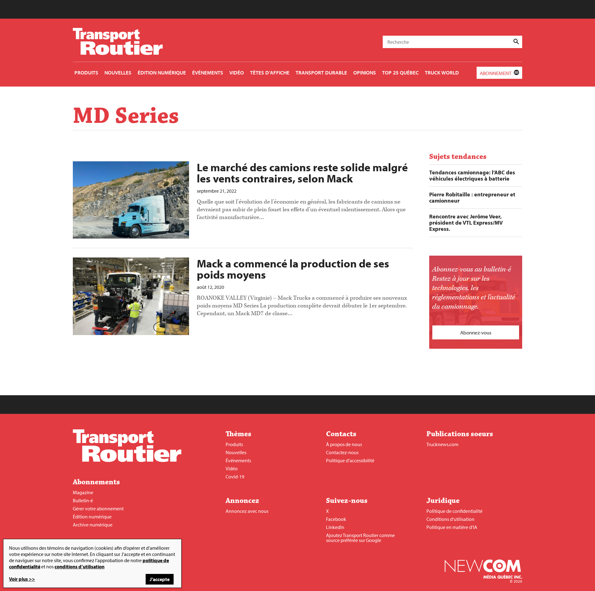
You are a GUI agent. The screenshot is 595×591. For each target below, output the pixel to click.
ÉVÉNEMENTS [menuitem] (207, 72)
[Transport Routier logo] (127, 460)
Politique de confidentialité (454, 511)
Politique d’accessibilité (350, 460)
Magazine (83, 492)
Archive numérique (92, 525)
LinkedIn (335, 527)
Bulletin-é (83, 500)
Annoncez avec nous (247, 511)
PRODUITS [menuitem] (86, 72)
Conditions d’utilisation (450, 519)
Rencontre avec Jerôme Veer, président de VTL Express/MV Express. (466, 222)
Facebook (336, 519)
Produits (234, 444)
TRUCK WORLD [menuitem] (442, 72)
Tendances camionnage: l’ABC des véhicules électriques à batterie (472, 175)
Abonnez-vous (475, 332)
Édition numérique (92, 516)
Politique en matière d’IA (451, 527)
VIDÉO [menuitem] (236, 72)
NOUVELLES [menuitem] (117, 72)
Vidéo (232, 468)
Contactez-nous (342, 452)
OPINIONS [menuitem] (364, 72)
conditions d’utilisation (79, 566)
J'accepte (160, 579)
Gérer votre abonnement (98, 508)
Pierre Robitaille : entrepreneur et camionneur (472, 197)
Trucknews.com (442, 444)
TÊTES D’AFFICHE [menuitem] (269, 72)
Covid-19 (235, 476)
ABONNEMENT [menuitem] (495, 73)
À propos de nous (344, 444)
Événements (238, 460)
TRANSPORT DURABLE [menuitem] (321, 72)
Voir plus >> (22, 579)
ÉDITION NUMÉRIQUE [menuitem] (162, 72)
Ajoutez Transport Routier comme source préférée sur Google (360, 537)
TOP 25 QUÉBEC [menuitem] (400, 72)
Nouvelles (236, 452)
